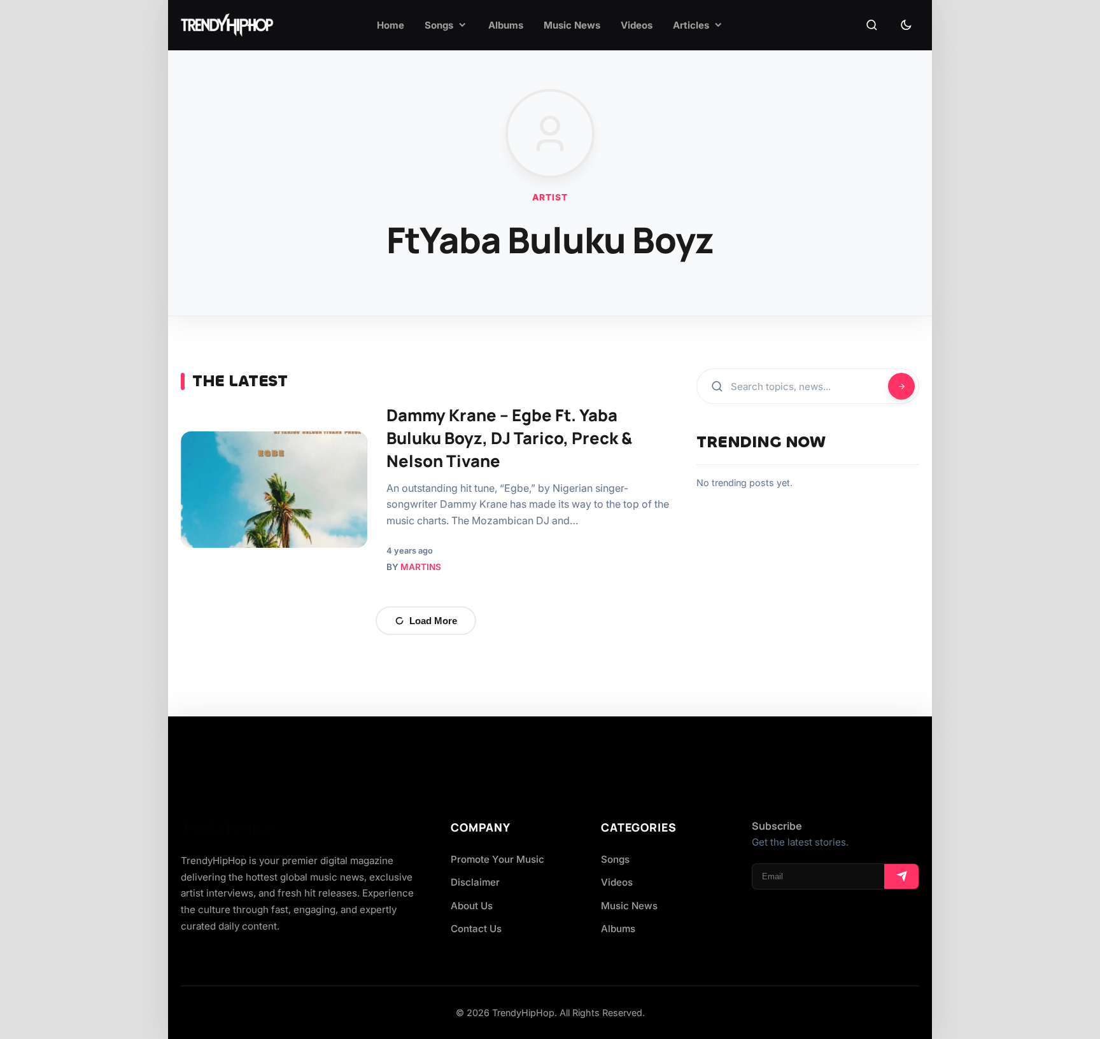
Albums (618, 929)
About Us (472, 906)
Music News (629, 906)
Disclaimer (475, 882)
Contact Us (476, 929)
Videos (617, 882)
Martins (420, 567)
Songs (615, 859)
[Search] (871, 25)
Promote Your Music (497, 859)
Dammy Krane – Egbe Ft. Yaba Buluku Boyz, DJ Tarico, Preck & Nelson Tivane (509, 438)
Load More (433, 620)
